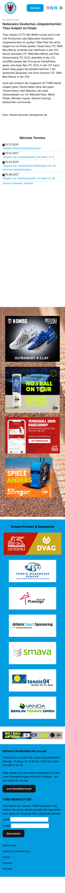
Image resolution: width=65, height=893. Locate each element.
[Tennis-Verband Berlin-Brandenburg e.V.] (10, 8)
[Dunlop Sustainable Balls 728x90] (32, 735)
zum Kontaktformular (19, 788)
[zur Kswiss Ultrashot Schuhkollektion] (32, 339)
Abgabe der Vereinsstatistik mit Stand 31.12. (29, 157)
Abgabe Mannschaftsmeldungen (22, 148)
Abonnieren (13, 833)
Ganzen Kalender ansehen (18, 183)
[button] (61, 8)
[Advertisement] (15, 243)
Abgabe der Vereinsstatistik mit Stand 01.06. (29, 178)
